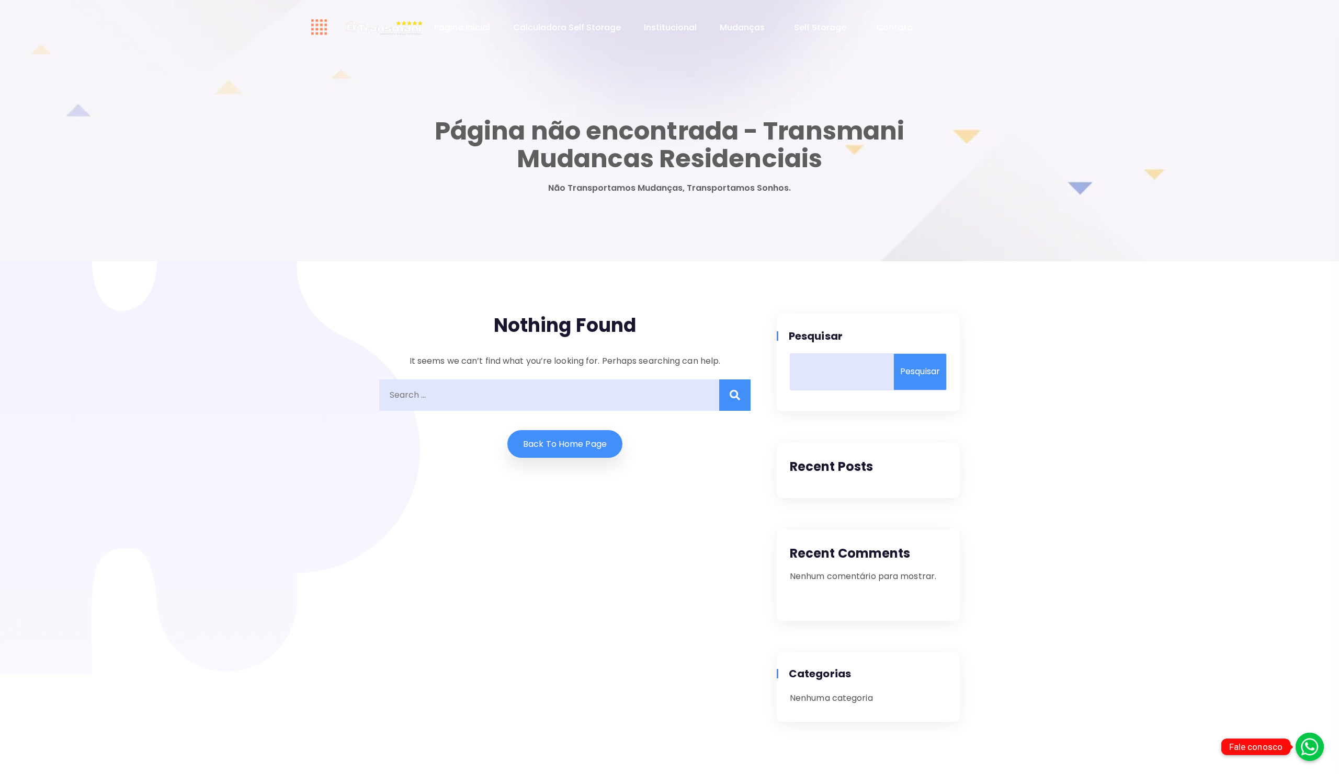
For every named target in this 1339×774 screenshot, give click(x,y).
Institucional (670, 27)
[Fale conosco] (1310, 747)
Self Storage (820, 27)
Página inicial (462, 27)
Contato (894, 27)
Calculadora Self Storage (567, 27)
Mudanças (742, 27)
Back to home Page (565, 444)
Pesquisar (816, 336)
